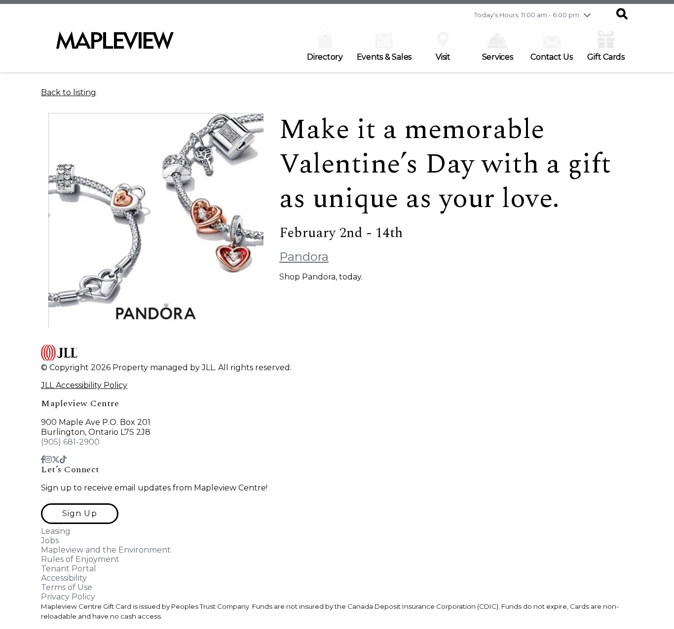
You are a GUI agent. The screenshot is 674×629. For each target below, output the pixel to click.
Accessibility (64, 578)
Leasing (56, 531)
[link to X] (56, 459)
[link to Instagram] (48, 459)
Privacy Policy (68, 596)
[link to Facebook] (43, 459)
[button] (622, 14)
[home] (115, 45)
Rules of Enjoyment (80, 559)
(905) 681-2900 (70, 442)
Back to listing (68, 92)
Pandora (304, 256)
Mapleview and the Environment (106, 550)
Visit (443, 57)
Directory (325, 57)
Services (497, 57)
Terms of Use (66, 587)
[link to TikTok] (63, 459)
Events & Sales (384, 57)
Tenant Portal (68, 568)
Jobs (50, 540)
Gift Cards (606, 57)
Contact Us (551, 57)
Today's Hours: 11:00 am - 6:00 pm (526, 15)
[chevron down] (587, 15)
